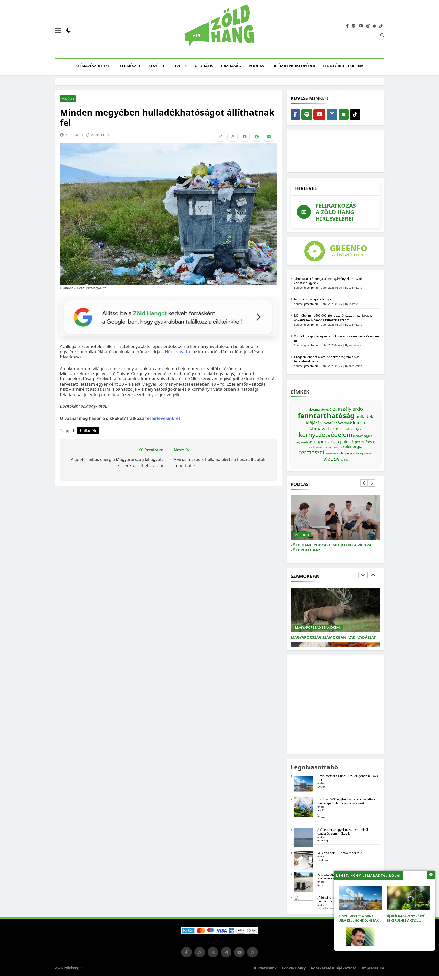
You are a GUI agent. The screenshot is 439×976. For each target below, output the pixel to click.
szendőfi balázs (331, 447)
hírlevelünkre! (165, 418)
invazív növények (337, 422)
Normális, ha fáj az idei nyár (313, 299)
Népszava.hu (178, 351)
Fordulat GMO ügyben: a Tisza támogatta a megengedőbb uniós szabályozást (346, 801)
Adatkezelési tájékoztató (333, 968)
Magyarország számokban (318, 627)
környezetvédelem (325, 434)
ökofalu (344, 460)
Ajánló (320, 810)
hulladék (88, 430)
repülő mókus (315, 447)
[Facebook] (245, 137)
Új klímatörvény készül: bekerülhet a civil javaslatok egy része (407, 920)
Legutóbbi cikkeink (343, 65)
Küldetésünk (265, 968)
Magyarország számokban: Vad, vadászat (333, 637)
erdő (357, 408)
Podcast (257, 65)
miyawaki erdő (304, 442)
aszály (344, 408)
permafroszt (364, 442)
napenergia (326, 441)
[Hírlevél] (269, 137)
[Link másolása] (232, 137)
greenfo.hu (311, 287)
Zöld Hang (74, 134)
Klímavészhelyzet (93, 65)
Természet (130, 65)
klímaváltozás (324, 428)
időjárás (314, 423)
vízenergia (359, 453)
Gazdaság (231, 65)
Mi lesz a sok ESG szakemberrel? (339, 853)
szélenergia (351, 446)
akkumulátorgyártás (322, 409)
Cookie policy (294, 968)
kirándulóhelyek (350, 429)
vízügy (331, 458)
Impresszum (373, 968)
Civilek (179, 65)
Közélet (156, 65)
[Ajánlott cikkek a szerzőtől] (220, 137)
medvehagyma (362, 436)
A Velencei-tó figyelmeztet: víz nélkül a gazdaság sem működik (343, 831)
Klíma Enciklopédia (294, 65)
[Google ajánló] (257, 137)
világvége (345, 453)
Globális (204, 65)
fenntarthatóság (326, 415)
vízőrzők (369, 454)
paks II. (347, 441)
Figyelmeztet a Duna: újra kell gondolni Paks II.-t (359, 920)
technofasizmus (332, 454)
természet (312, 452)
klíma (359, 422)
